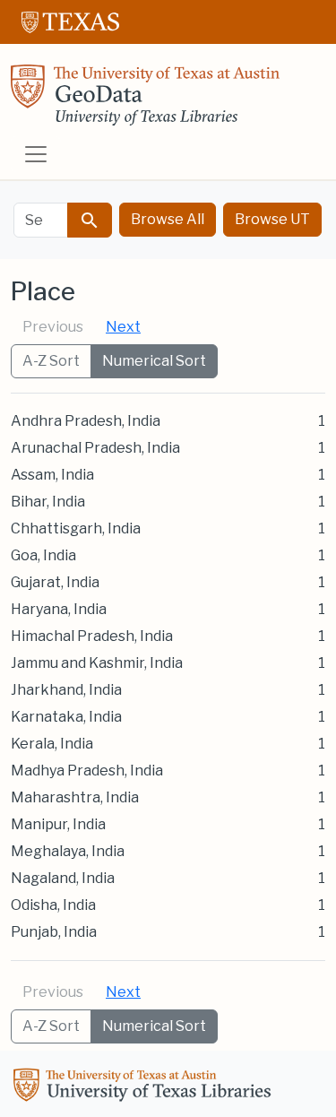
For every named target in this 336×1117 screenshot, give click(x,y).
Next (123, 326)
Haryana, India (59, 609)
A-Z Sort (51, 360)
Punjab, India (54, 931)
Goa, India (43, 555)
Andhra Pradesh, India (85, 420)
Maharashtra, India (75, 797)
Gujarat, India (55, 582)
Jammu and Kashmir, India (97, 662)
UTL (145, 1087)
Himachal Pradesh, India (92, 636)
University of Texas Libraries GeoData (145, 100)
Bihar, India (48, 501)
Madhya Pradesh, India (87, 770)
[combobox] (40, 220)
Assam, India (52, 474)
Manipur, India (58, 824)
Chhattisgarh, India (76, 528)
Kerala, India (52, 743)
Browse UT (272, 219)
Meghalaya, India (68, 851)
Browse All (167, 219)
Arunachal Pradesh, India (95, 447)
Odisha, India (53, 905)
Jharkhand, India (66, 689)
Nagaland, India (63, 878)
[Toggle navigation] (36, 154)
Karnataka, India (66, 716)
